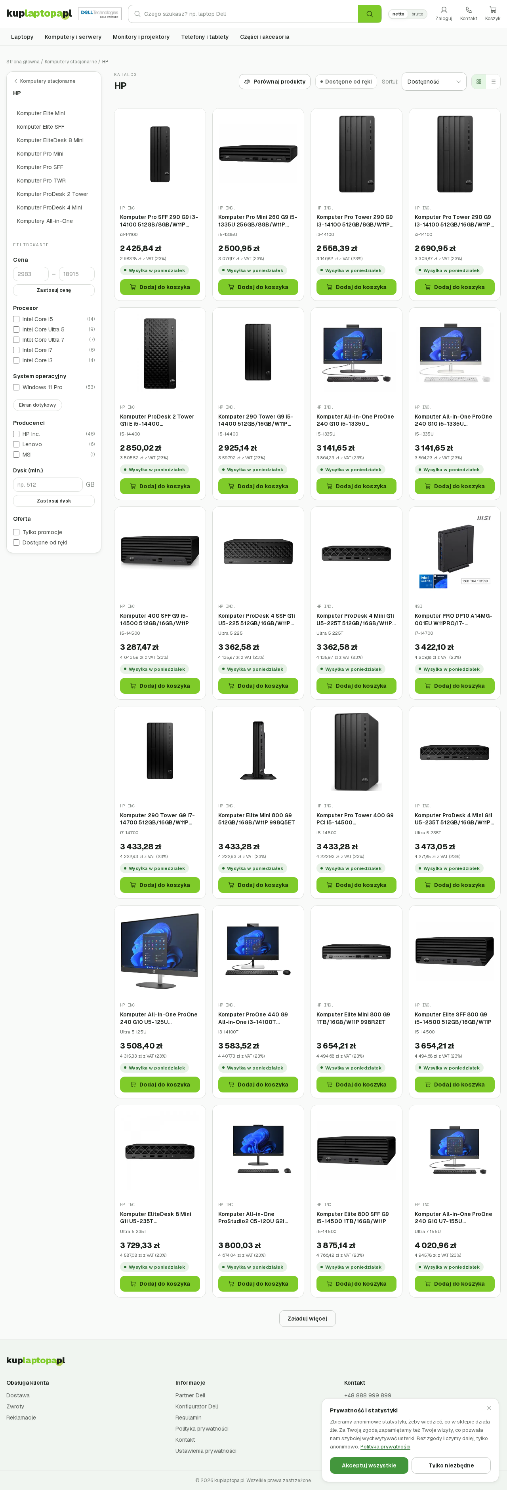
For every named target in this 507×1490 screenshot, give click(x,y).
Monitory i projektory (141, 36)
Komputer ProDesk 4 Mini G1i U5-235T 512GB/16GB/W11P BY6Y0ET (453, 819)
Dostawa (18, 1395)
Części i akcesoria (264, 36)
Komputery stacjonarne (71, 62)
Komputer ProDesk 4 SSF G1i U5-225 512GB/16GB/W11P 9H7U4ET (256, 619)
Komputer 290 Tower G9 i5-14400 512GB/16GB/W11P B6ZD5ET (256, 420)
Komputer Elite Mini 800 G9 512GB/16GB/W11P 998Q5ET (256, 819)
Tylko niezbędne (451, 1465)
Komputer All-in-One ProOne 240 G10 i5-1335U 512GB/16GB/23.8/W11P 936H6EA (355, 420)
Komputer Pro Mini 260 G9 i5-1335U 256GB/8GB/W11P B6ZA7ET (257, 220)
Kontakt (468, 18)
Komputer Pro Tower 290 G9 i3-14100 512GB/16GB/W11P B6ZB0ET (453, 220)
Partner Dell (190, 1395)
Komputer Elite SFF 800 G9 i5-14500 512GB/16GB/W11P (453, 1018)
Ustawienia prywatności (205, 1450)
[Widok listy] (493, 81)
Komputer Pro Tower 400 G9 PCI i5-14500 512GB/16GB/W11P (355, 819)
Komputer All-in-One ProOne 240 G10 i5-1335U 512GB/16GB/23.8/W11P (453, 420)
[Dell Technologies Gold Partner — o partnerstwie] (100, 14)
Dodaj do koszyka (164, 287)
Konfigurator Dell (196, 1406)
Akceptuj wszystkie (369, 1465)
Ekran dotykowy (37, 405)
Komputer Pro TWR (41, 180)
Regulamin (188, 1417)
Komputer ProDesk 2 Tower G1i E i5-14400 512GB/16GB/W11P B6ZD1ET (158, 420)
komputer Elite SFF (41, 126)
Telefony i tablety (205, 36)
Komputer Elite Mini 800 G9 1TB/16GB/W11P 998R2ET (353, 1018)
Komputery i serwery (73, 36)
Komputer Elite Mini (41, 113)
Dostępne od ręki (45, 542)
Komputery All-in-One (45, 221)
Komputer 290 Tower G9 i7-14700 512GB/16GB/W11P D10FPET (157, 819)
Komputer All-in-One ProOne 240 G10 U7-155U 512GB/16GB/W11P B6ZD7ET (453, 1217)
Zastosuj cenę (54, 290)
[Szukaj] (369, 14)
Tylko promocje (42, 532)
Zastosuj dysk (54, 501)
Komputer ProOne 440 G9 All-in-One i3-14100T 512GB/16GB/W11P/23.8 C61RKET (253, 1018)
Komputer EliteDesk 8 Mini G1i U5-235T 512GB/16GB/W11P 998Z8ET (158, 1217)
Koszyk (493, 18)
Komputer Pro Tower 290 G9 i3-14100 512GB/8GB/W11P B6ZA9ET (354, 220)
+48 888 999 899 (367, 1395)
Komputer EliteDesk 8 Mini (50, 140)
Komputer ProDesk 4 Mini (49, 207)
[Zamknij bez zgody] (489, 1408)
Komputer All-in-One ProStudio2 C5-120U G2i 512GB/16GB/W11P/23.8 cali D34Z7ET (255, 1217)
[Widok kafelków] (479, 81)
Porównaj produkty (279, 81)
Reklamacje (21, 1417)
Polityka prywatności (202, 1428)
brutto (417, 14)
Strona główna (23, 62)
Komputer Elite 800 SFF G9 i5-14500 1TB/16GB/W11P (352, 1217)
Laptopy (22, 36)
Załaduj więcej (308, 1318)
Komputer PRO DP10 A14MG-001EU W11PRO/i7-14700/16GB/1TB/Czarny (453, 619)
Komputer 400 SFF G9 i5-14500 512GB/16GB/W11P (154, 619)
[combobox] (251, 14)
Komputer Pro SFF (40, 167)
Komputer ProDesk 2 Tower (52, 194)
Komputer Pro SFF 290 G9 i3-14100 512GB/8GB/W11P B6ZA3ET (159, 220)
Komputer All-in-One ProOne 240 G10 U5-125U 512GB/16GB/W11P (159, 1018)
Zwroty (15, 1406)
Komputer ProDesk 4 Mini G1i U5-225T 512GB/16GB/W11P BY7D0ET (355, 619)
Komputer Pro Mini (40, 153)
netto (398, 14)
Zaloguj (443, 18)
